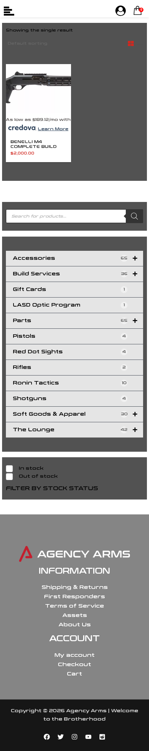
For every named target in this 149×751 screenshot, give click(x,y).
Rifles (69, 367)
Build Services (70, 274)
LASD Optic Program (69, 305)
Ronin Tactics (69, 383)
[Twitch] (102, 737)
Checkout (74, 664)
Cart (74, 674)
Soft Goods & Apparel (70, 414)
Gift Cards (69, 289)
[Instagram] (74, 737)
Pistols (69, 336)
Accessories (70, 258)
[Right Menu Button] (120, 11)
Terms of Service (74, 606)
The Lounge (70, 430)
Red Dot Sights (69, 352)
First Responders (74, 596)
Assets (74, 615)
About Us (75, 624)
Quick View (38, 109)
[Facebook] (47, 737)
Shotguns (69, 398)
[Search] (134, 216)
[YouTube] (88, 737)
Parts (70, 321)
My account (74, 655)
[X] (61, 737)
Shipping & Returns (75, 587)
